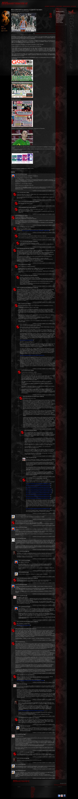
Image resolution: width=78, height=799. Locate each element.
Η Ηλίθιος (58, 13)
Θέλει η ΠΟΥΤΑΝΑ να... (60, 15)
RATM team (32, 787)
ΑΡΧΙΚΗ (47, 6)
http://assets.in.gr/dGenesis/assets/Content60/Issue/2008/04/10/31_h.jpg (38, 485)
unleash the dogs (59, 20)
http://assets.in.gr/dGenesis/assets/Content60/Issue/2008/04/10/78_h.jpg (38, 496)
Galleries (46, 786)
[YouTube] (62, 796)
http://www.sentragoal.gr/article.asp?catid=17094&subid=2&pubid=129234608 (30, 680)
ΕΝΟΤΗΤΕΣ (52, 6)
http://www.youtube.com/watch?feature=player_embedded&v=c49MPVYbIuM (35, 230)
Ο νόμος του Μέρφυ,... (60, 17)
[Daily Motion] (64, 796)
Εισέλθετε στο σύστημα (15, 168)
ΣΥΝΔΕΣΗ (73, 6)
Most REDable (33, 788)
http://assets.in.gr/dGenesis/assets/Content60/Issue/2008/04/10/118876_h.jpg (39, 490)
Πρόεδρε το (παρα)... (60, 18)
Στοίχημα (32, 796)
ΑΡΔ (36, 33)
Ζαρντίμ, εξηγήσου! (59, 22)
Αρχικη (18, 786)
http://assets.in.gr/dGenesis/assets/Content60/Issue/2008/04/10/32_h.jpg (38, 483)
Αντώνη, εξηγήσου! (59, 19)
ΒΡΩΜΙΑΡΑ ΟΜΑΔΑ (52, 33)
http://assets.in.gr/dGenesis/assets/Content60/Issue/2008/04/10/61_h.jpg (38, 498)
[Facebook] (59, 796)
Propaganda (32, 790)
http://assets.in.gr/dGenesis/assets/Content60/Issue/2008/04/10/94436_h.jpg (39, 489)
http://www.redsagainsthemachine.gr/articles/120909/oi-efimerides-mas (32, 355)
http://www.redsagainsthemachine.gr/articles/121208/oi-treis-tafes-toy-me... (31, 710)
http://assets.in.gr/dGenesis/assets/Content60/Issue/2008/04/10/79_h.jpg (38, 494)
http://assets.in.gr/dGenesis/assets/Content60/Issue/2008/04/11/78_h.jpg (38, 508)
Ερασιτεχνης (32, 791)
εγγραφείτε (23, 168)
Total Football (33, 789)
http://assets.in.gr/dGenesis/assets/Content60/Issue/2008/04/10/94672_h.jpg (39, 492)
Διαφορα (32, 797)
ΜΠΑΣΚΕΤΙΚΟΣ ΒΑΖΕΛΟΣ (42, 33)
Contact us (60, 786)
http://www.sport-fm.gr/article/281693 (23, 625)
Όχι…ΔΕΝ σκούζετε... (60, 16)
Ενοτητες (33, 786)
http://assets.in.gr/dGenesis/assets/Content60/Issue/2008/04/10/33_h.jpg (38, 487)
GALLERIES (59, 6)
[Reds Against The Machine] (14, 6)
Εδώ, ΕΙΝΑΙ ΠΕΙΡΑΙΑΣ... (60, 14)
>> (65, 24)
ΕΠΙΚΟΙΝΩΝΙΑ (66, 6)
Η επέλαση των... (59, 21)
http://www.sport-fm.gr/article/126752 (26, 340)
